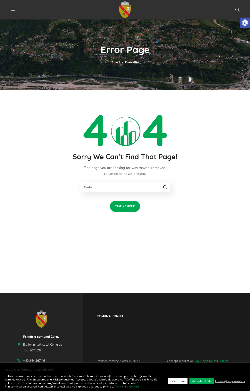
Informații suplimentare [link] (230, 381)
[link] (245, 23)
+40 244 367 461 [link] (35, 361)
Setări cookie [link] (178, 381)
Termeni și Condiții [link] (127, 386)
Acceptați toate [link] (202, 381)
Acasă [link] (115, 62)
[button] (237, 9)
